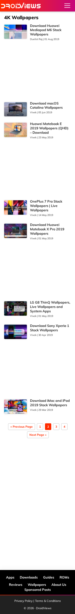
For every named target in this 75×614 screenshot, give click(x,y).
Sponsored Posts (37, 590)
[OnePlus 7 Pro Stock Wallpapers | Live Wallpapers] (15, 207)
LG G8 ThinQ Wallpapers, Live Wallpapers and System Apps (50, 306)
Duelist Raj (36, 39)
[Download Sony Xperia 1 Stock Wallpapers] (15, 332)
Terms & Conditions (48, 601)
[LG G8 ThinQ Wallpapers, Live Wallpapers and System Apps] (15, 308)
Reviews (15, 584)
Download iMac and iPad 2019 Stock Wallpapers (50, 402)
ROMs (64, 577)
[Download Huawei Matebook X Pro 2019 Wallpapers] (15, 231)
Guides (48, 577)
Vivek (33, 112)
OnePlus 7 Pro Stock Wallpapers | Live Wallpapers (46, 205)
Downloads (29, 577)
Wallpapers (37, 584)
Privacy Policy (23, 601)
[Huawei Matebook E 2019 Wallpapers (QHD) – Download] (15, 130)
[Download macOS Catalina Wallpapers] (15, 109)
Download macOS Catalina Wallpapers (46, 105)
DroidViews (21, 5)
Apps (10, 577)
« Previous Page (21, 427)
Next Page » (37, 435)
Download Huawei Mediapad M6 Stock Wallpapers (45, 30)
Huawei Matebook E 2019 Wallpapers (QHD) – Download (49, 128)
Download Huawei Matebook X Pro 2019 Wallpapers (47, 229)
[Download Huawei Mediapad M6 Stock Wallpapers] (15, 32)
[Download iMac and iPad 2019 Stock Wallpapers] (15, 407)
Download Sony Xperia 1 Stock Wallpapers (49, 328)
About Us (58, 584)
